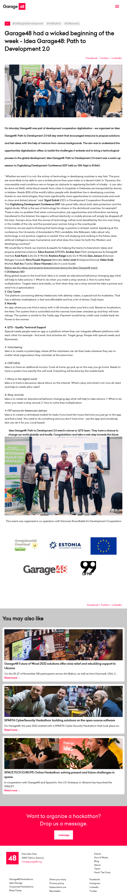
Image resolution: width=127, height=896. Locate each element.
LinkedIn (116, 58)
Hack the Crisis (102, 872)
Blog (96, 861)
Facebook (91, 58)
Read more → (12, 677)
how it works (101, 857)
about (97, 865)
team (97, 868)
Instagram (95, 883)
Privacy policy (56, 883)
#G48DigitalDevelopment (28, 23)
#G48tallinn (54, 23)
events (97, 853)
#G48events (72, 23)
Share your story (57, 879)
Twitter (104, 58)
